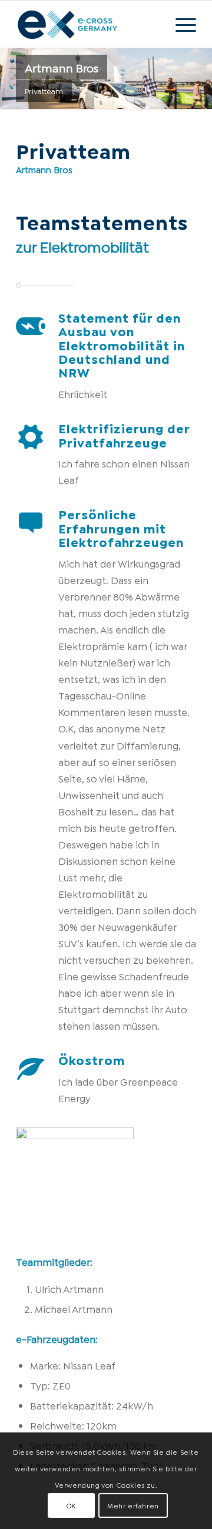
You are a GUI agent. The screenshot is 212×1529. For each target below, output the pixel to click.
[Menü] (180, 24)
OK (71, 1505)
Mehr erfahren (133, 1505)
